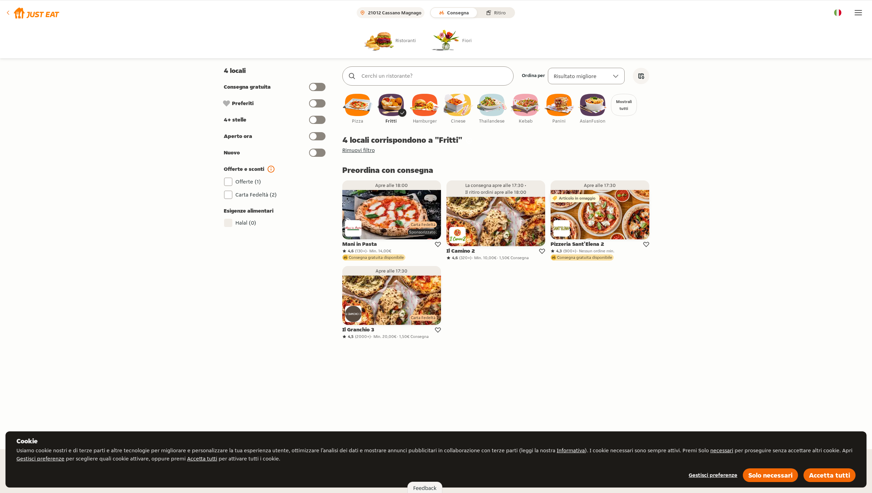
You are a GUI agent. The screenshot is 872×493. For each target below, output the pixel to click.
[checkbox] (357, 109)
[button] (32, 12)
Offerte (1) (248, 181)
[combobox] (434, 76)
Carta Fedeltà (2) (256, 194)
